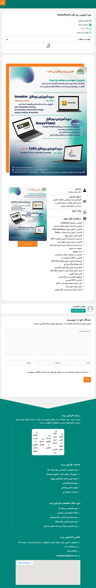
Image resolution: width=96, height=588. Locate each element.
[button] (7, 40)
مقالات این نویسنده (78, 311)
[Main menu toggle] (2, 2)
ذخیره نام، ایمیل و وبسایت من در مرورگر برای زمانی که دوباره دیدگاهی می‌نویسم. (57, 372)
